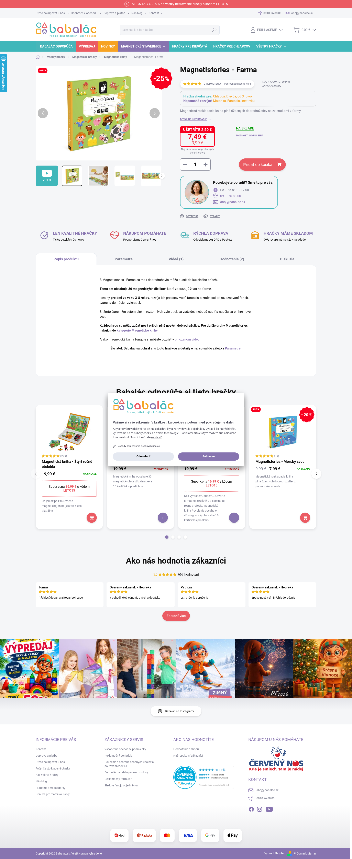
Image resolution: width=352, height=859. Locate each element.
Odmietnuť (143, 456)
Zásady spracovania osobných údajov (139, 446)
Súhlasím (208, 456)
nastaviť (156, 437)
